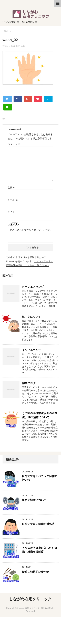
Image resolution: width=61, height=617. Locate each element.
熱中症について (31, 316)
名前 (11, 187)
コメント (14, 144)
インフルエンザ (31, 350)
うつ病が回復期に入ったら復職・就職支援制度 (39, 549)
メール (13, 199)
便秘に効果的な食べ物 (35, 571)
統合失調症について (34, 500)
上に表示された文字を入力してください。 (30, 230)
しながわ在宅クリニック (30, 599)
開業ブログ (29, 383)
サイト (11, 212)
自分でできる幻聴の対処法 (38, 523)
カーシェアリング (33, 286)
